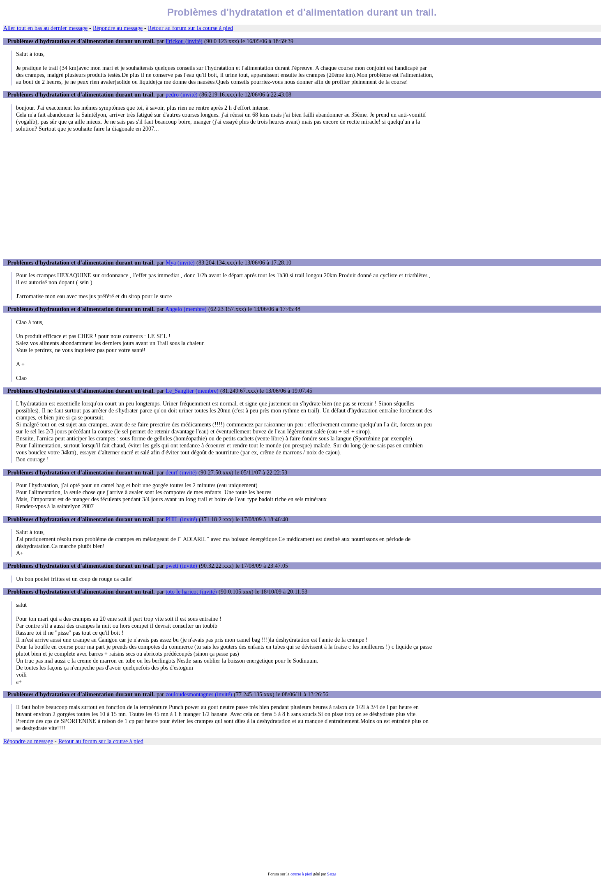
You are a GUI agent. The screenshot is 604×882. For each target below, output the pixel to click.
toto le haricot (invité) (191, 591)
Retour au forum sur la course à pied (190, 28)
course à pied (301, 874)
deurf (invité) (181, 472)
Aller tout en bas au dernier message (45, 28)
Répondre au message (118, 28)
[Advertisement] (302, 195)
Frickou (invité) (184, 41)
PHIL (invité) (181, 519)
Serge (331, 874)
